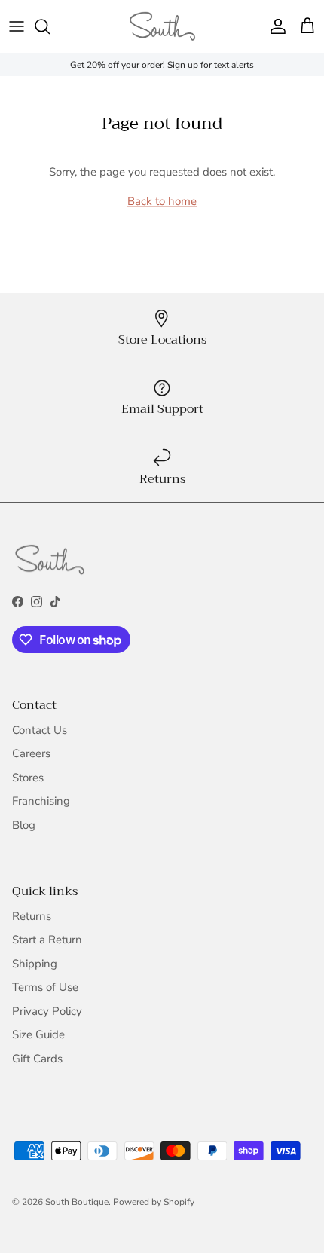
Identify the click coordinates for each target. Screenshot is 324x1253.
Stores (28, 777)
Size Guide (38, 1034)
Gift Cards (37, 1058)
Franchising (41, 800)
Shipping (34, 963)
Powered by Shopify (153, 1202)
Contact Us (39, 730)
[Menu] (16, 26)
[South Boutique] (162, 26)
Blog (23, 825)
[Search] (49, 26)
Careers (31, 753)
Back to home (162, 201)
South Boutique (77, 1202)
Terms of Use (45, 987)
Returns (31, 916)
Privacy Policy (47, 1011)
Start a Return (47, 939)
